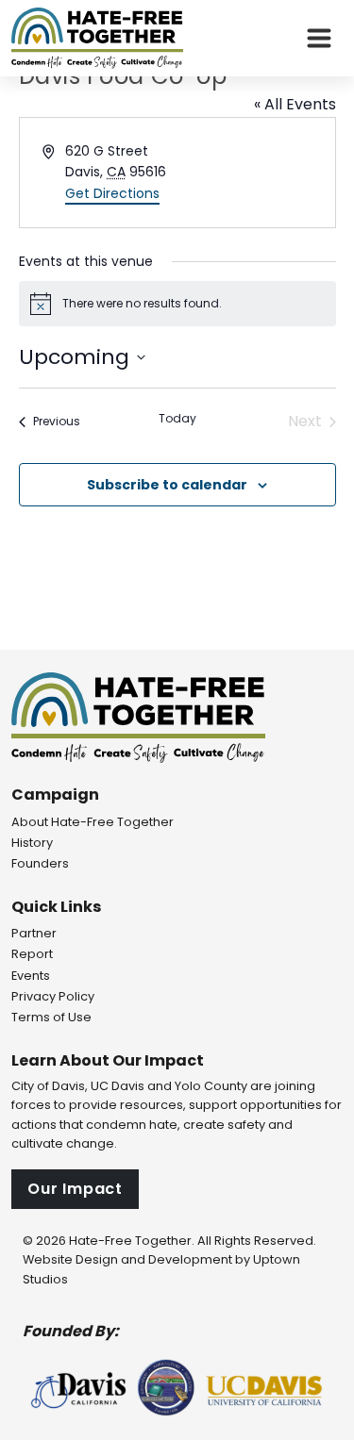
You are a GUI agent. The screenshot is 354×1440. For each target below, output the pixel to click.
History (32, 843)
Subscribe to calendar (167, 484)
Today (177, 418)
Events (30, 976)
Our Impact (75, 1189)
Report (32, 954)
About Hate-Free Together (92, 822)
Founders (40, 863)
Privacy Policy (52, 996)
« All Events (295, 104)
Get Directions (112, 193)
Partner (34, 933)
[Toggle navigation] (319, 38)
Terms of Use (51, 1017)
